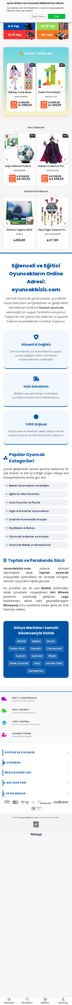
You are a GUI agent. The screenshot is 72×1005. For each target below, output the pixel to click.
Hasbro (36, 641)
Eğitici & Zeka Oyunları (24, 494)
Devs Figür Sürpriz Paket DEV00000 (52, 230)
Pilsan (52, 656)
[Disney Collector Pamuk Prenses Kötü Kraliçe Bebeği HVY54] (52, 149)
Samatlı (36, 648)
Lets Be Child (54, 663)
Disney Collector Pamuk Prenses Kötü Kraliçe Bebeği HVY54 (52, 166)
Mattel (21, 641)
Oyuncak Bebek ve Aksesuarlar (30, 545)
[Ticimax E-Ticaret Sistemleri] (36, 835)
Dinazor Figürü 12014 (19, 230)
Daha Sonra (38, 16)
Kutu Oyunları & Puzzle (24, 502)
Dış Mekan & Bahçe (22, 528)
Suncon (20, 656)
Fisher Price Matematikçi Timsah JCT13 (50, 92)
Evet (56, 16)
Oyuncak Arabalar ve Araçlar (29, 536)
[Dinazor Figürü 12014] (19, 212)
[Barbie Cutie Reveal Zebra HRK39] (21, 76)
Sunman (37, 656)
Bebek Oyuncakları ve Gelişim (29, 485)
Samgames (36, 671)
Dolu (37, 663)
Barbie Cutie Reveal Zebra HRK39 (21, 92)
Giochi (51, 641)
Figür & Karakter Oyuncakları (29, 511)
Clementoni (54, 648)
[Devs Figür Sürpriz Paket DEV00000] (52, 212)
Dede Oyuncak (19, 663)
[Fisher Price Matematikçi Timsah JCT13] (51, 76)
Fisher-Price (17, 648)
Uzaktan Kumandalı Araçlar (28, 519)
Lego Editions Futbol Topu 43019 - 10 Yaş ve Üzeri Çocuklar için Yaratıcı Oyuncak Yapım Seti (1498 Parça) (19, 166)
